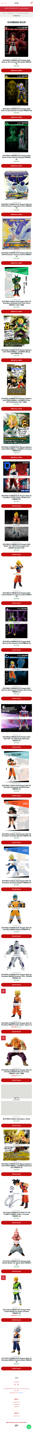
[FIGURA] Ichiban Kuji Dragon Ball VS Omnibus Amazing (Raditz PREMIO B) (16, 835)
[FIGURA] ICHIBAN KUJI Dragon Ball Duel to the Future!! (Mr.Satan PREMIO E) (16, 62)
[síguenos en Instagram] (15, 1384)
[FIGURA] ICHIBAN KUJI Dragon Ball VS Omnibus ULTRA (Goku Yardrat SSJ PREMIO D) (17, 497)
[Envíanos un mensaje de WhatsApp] (29, 1427)
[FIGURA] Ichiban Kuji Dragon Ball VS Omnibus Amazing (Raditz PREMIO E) (16, 881)
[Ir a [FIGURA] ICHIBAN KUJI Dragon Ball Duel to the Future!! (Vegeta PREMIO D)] (16, 136)
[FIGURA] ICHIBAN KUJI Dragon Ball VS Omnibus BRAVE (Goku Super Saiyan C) (16, 1024)
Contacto (16, 1402)
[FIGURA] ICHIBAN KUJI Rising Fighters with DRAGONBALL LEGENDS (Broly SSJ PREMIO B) (16, 351)
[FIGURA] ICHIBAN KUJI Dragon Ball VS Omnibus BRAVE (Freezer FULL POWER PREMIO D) (16, 976)
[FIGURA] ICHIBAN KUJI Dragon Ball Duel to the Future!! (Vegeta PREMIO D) (16, 157)
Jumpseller (20, 1392)
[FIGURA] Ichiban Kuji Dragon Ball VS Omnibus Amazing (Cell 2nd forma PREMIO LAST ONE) (16, 303)
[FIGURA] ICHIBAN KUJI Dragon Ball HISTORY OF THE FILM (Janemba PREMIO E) (16, 738)
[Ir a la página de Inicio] (16, 3)
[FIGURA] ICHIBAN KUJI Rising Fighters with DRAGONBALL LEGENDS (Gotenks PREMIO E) (16, 449)
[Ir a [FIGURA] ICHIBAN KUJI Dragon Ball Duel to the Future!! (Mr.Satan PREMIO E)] (16, 41)
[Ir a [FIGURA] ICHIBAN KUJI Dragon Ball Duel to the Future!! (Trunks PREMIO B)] (16, 90)
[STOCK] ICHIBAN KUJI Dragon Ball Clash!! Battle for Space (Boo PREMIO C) (16, 1263)
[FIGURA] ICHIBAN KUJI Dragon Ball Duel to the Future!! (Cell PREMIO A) (16, 642)
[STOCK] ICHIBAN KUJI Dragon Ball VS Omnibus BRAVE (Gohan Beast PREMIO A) (16, 1360)
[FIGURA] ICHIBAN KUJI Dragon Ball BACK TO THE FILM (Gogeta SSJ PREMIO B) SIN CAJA (16, 546)
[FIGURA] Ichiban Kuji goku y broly (16, 1119)
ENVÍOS (16, 1406)
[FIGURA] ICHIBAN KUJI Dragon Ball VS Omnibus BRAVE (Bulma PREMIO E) (17, 928)
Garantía (16, 1404)
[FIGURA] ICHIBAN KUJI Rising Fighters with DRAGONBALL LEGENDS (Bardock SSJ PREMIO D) (16, 1165)
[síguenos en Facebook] (18, 1384)
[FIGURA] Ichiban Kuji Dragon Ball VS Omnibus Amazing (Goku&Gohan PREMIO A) (16, 787)
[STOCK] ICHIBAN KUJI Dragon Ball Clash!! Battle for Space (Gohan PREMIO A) (16, 1311)
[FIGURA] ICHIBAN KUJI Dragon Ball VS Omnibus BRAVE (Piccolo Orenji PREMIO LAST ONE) (17, 1071)
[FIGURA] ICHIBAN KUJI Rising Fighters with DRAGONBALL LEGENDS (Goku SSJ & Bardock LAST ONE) (16, 400)
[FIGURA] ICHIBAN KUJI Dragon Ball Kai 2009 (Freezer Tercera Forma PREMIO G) (16, 254)
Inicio (4, 13)
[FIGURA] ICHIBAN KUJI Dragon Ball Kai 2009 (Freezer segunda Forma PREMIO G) (16, 206)
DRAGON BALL (11, 13)
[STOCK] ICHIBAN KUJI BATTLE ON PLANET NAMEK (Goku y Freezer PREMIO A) (16, 1214)
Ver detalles (16, 506)
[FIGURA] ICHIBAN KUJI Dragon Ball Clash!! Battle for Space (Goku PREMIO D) (16, 594)
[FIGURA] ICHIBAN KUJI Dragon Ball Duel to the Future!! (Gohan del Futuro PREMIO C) (16, 690)
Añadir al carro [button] (16, 70)
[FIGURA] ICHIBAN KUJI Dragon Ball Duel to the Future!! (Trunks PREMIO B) (16, 109)
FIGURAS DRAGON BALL (23, 13)
